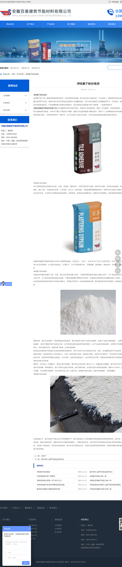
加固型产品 (33, 535)
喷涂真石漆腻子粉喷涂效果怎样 (48, 489)
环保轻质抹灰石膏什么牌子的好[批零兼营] (105, 485)
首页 (13, 74)
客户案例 (71, 24)
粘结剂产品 (36, 68)
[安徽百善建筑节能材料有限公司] (35, 12)
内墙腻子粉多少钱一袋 (98, 476)
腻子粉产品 (14, 68)
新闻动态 (41, 508)
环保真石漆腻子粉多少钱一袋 (100, 489)
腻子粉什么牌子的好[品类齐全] (52, 459)
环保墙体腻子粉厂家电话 (46, 476)
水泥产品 (32, 539)
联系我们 (53, 508)
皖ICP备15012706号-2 (78, 562)
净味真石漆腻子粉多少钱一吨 (100, 480)
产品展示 (51, 24)
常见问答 (20, 74)
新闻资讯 (91, 24)
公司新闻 (6, 95)
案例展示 (28, 508)
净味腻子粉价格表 (43, 472)
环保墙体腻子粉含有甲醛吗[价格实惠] (50, 485)
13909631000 (118, 252)
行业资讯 (6, 103)
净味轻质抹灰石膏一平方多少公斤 (49, 480)
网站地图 (115, 2)
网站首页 (10, 24)
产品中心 (16, 508)
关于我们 (30, 24)
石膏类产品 (25, 68)
